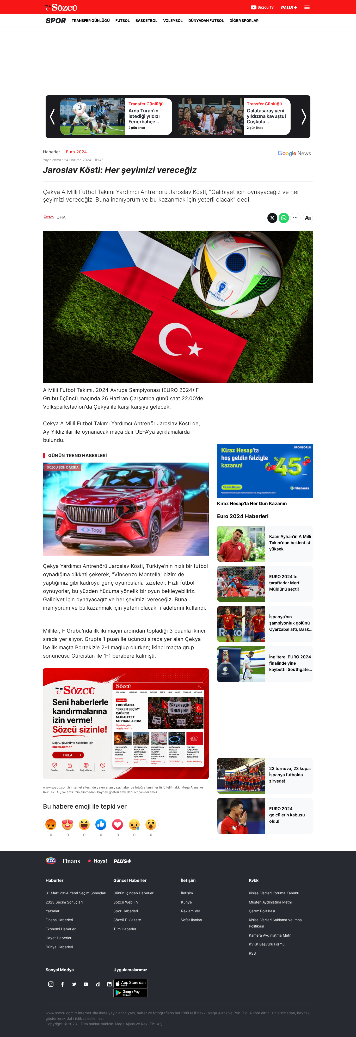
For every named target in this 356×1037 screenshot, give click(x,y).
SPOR (56, 20)
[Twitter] (74, 984)
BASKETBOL (146, 20)
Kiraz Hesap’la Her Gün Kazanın (252, 503)
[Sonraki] (304, 117)
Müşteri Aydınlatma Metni (270, 902)
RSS (252, 953)
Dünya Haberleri (59, 947)
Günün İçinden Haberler (133, 893)
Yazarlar (52, 911)
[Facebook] (62, 984)
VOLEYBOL (173, 20)
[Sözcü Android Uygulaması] (130, 992)
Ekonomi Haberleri (61, 929)
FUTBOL (122, 20)
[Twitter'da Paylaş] (272, 218)
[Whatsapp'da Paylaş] (284, 218)
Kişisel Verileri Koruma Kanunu (274, 893)
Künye (186, 902)
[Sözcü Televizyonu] (51, 860)
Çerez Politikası (262, 911)
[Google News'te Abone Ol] (294, 153)
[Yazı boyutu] (308, 218)
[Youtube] (86, 984)
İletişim (187, 893)
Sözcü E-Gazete (127, 920)
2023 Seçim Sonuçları (64, 902)
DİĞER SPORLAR (244, 20)
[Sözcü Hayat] (96, 861)
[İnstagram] (51, 984)
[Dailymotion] (98, 984)
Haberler (51, 152)
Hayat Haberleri (59, 938)
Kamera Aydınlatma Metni (270, 935)
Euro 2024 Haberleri (242, 516)
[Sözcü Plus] (122, 861)
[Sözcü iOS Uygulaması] (130, 983)
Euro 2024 (76, 152)
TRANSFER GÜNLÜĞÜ (91, 20)
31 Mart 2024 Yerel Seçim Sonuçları (76, 893)
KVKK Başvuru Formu (267, 944)
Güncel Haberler (130, 880)
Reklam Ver (190, 911)
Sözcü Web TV (125, 902)
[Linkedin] (109, 984)
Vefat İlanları (191, 920)
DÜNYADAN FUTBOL (206, 20)
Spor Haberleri (125, 911)
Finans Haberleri (59, 920)
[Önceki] (52, 117)
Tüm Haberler (124, 929)
